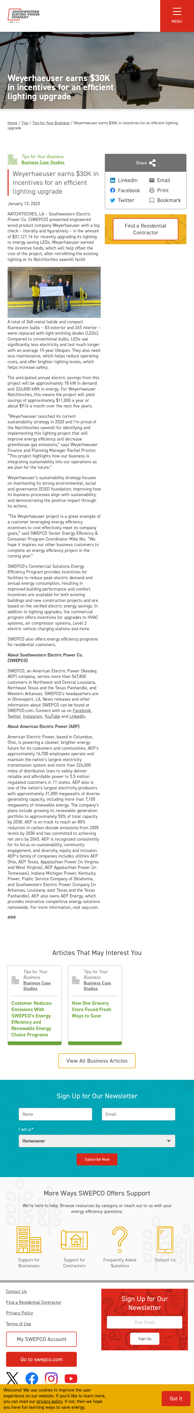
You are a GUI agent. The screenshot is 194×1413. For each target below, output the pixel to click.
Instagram (32, 716)
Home (12, 123)
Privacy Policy (19, 1313)
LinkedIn (77, 716)
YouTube (52, 716)
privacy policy (49, 1401)
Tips (24, 123)
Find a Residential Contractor (33, 1302)
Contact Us (16, 1292)
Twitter (14, 716)
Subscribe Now (97, 1159)
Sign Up (144, 1338)
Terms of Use (18, 1324)
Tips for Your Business (50, 123)
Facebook (82, 711)
